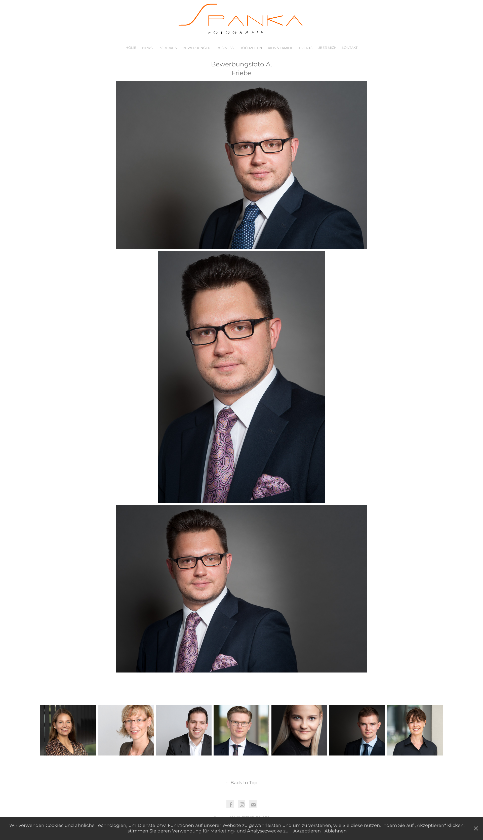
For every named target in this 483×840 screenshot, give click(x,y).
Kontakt (349, 48)
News (147, 48)
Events (305, 48)
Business (225, 48)
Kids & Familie (280, 48)
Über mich (327, 48)
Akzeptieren (307, 831)
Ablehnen (336, 831)
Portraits (167, 48)
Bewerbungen (197, 48)
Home (131, 48)
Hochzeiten (250, 48)
